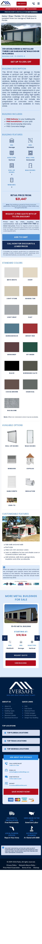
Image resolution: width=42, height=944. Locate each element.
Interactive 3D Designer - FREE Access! (21, 9)
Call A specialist (15, 763)
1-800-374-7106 (29, 224)
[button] (37, 638)
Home (4, 16)
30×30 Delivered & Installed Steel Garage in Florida (21, 627)
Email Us (12, 770)
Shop (11, 16)
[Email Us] (6, 770)
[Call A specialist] (6, 763)
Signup (11, 783)
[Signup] (6, 783)
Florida (17, 16)
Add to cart (21, 237)
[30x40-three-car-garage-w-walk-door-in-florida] (21, 34)
